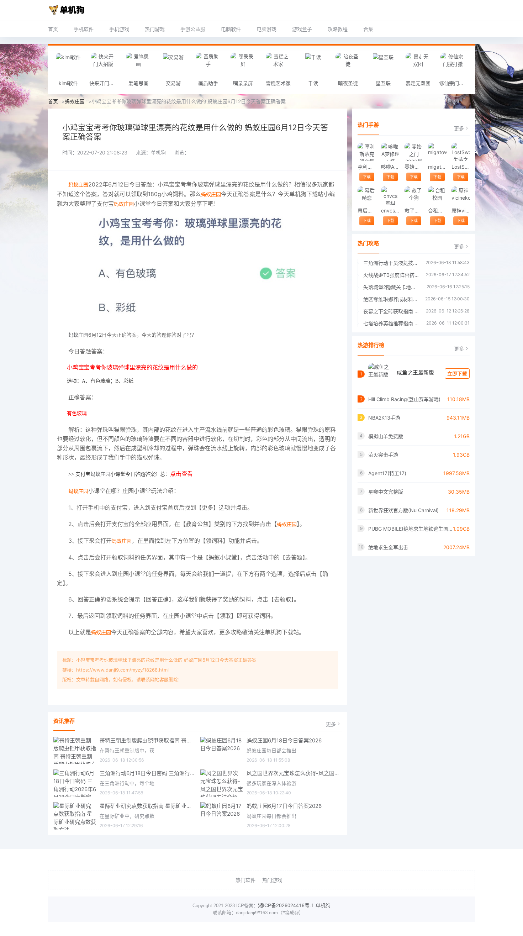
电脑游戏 (266, 29)
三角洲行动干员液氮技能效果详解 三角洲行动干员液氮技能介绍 (390, 263)
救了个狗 (414, 210)
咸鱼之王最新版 (415, 372)
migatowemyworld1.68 (437, 167)
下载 (367, 176)
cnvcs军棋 (390, 210)
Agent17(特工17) (387, 473)
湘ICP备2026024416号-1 (286, 905)
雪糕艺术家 (278, 83)
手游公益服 (192, 29)
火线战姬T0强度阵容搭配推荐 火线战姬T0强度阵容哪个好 (391, 275)
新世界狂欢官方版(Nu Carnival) (403, 510)
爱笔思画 (138, 83)
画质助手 (208, 83)
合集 (368, 29)
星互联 (383, 83)
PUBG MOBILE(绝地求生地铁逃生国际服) (410, 529)
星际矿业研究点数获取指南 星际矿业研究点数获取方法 (147, 806)
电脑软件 (231, 29)
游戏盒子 (302, 29)
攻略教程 (338, 29)
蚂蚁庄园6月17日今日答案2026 (284, 806)
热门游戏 (155, 29)
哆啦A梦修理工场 (390, 167)
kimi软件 (68, 83)
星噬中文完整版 (385, 492)
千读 (313, 83)
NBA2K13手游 (384, 418)
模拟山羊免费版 (385, 436)
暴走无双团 (418, 83)
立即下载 (457, 373)
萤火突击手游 (383, 455)
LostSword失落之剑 (460, 167)
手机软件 (84, 29)
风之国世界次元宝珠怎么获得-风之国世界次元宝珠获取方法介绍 (294, 773)
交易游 (173, 83)
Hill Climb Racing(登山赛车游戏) (404, 399)
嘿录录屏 (243, 83)
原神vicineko (460, 210)
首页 (53, 29)
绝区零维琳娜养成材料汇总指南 (390, 299)
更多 (331, 724)
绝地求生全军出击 (388, 547)
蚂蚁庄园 (75, 101)
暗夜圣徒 (348, 83)
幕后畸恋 (367, 210)
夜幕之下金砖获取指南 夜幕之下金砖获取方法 (391, 311)
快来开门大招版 (105, 83)
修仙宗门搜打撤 (454, 83)
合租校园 (437, 210)
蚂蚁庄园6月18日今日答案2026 (284, 740)
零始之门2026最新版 (414, 167)
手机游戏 (119, 29)
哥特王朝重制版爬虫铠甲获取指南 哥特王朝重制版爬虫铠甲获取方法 (147, 740)
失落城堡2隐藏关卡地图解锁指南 (391, 287)
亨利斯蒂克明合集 (367, 167)
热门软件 (245, 880)
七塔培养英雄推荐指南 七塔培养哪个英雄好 (391, 323)
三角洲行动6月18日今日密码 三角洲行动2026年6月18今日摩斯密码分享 (147, 773)
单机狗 (323, 905)
